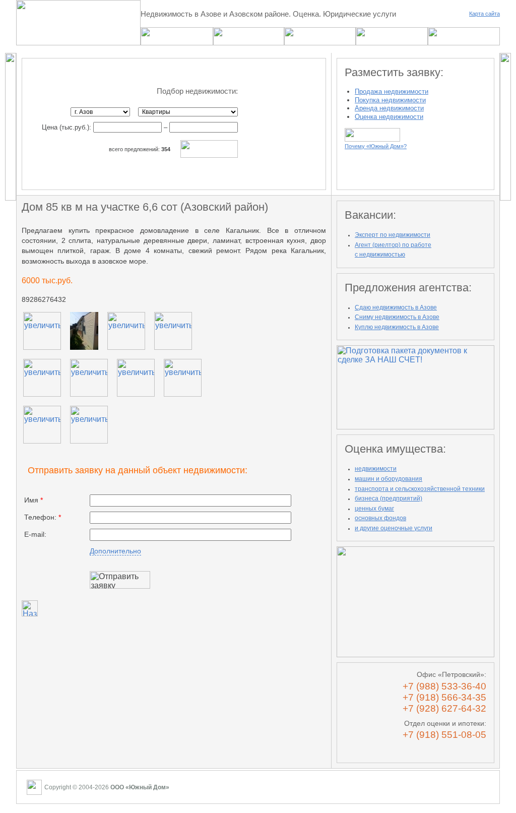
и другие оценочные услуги (393, 528)
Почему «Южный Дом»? (376, 146)
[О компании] (392, 42)
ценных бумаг (374, 509)
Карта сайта (484, 14)
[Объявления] (177, 42)
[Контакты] (464, 42)
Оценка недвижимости (389, 116)
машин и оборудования (388, 479)
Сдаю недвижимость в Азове (396, 307)
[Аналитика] (320, 42)
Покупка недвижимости (390, 100)
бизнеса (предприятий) (388, 498)
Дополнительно (115, 551)
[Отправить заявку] (120, 580)
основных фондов (380, 518)
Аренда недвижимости (389, 108)
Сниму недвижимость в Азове (397, 317)
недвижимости (376, 469)
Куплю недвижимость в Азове (397, 327)
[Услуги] (248, 42)
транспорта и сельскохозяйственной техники (420, 489)
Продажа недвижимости (391, 91)
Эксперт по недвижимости (392, 235)
